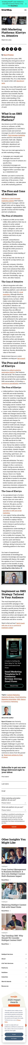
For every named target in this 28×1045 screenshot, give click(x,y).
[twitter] (11, 49)
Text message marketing (16, 135)
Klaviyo (23, 699)
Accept (14, 1034)
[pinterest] (15, 49)
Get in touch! (21, 358)
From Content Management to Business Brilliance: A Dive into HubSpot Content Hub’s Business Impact (14, 872)
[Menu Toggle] (25, 10)
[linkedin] (7, 49)
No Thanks (14, 1038)
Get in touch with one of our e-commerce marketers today (13, 625)
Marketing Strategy (8, 697)
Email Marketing (20, 697)
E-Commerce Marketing (10, 701)
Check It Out (14, 686)
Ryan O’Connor (9, 55)
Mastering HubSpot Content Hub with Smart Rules (14, 906)
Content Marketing (13, 695)
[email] (19, 49)
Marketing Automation (9, 699)
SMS (18, 699)
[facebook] (3, 49)
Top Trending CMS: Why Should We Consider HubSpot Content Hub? (12, 937)
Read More (14, 5)
